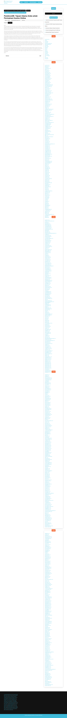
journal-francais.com (48, 158)
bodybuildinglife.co (47, 302)
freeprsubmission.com (48, 642)
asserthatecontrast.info (48, 178)
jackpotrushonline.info (48, 236)
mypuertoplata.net (47, 77)
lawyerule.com (47, 160)
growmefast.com (47, 296)
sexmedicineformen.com (48, 343)
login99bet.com (47, 376)
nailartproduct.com (47, 417)
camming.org (47, 380)
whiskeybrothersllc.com (48, 371)
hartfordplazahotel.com (48, 209)
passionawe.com (47, 337)
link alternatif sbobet (11, 707)
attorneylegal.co (47, 289)
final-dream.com (47, 473)
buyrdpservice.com (48, 252)
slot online (46, 42)
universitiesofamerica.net (48, 85)
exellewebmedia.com (48, 240)
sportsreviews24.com (48, 293)
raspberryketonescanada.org (49, 493)
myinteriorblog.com (48, 644)
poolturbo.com (47, 166)
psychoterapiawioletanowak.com (50, 340)
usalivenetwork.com (48, 235)
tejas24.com (47, 165)
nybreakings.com (47, 499)
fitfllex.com (46, 135)
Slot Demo (40, 2)
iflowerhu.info (47, 213)
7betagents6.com (47, 428)
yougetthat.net (47, 255)
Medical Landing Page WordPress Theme (31, 715)
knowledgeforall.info (48, 124)
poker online (47, 46)
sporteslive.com (47, 279)
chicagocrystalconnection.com (49, 214)
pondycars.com (47, 490)
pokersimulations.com (48, 596)
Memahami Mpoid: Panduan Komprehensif (52, 32)
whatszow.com (47, 410)
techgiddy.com (47, 234)
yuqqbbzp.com (47, 427)
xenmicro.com (47, 421)
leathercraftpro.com (48, 332)
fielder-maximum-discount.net (49, 134)
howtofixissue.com (48, 79)
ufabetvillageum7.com (48, 448)
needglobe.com (47, 335)
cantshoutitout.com (48, 75)
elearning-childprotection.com (49, 122)
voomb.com (46, 290)
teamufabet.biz (47, 80)
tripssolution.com (47, 423)
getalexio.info (47, 322)
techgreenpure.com (48, 413)
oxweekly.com (47, 142)
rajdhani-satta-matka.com (49, 120)
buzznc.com (47, 512)
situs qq (46, 48)
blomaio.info (46, 183)
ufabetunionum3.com (48, 445)
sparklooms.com (47, 349)
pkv (45, 56)
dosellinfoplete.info (47, 184)
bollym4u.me (47, 204)
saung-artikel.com (47, 260)
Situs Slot (26, 2)
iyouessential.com (47, 403)
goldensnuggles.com (48, 250)
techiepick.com (47, 646)
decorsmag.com (47, 83)
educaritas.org (47, 549)
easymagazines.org (48, 329)
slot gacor (9, 697)
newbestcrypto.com (48, 257)
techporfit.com (47, 71)
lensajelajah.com (47, 550)
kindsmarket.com (47, 138)
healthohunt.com (47, 460)
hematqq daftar (6, 702)
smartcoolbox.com (48, 346)
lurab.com (46, 521)
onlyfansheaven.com (48, 131)
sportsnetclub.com (47, 256)
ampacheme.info (47, 175)
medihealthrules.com (48, 494)
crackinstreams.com (48, 589)
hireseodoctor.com (47, 592)
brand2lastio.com (47, 125)
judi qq (46, 40)
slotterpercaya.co (47, 345)
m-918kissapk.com (48, 210)
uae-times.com (47, 65)
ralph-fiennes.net (47, 133)
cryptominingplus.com (48, 263)
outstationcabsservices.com (49, 500)
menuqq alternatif (6, 694)
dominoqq (46, 45)
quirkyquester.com (47, 342)
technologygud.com (48, 304)
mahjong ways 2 (14, 699)
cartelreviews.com (47, 415)
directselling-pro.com (48, 519)
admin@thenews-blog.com (15, 20)
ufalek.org (46, 299)
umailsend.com (47, 247)
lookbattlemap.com (48, 251)
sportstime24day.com (48, 278)
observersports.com (48, 262)
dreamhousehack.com (48, 504)
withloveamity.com (47, 404)
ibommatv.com (47, 70)
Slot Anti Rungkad (33, 2)
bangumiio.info (47, 180)
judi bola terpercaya (11, 706)
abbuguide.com (47, 407)
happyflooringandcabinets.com (49, 301)
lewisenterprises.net (48, 398)
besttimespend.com (48, 326)
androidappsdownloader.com (49, 116)
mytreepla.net (47, 595)
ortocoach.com (47, 336)
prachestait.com (47, 167)
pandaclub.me (47, 206)
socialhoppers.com (48, 127)
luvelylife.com (47, 139)
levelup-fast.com (47, 594)
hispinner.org (47, 111)
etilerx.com (46, 457)
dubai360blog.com (47, 294)
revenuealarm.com (48, 520)
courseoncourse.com (48, 228)
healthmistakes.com (48, 307)
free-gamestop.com (48, 241)
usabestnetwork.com (48, 245)
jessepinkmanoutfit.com (48, 246)
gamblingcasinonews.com (49, 84)
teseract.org (46, 478)
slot (7, 697)
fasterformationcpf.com (48, 249)
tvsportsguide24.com (48, 292)
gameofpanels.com (48, 115)
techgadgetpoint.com (48, 291)
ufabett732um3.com (48, 466)
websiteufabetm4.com (48, 452)
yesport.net (46, 253)
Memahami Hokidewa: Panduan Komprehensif (53, 28)
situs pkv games (14, 708)
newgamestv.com (47, 282)
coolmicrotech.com (48, 503)
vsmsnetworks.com (48, 68)
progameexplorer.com (48, 517)
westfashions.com (47, 144)
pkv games (46, 41)
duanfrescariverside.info (48, 456)
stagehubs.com (47, 374)
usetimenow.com (47, 117)
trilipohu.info (46, 216)
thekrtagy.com (47, 501)
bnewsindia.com (47, 645)
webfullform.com (47, 81)
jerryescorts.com (47, 288)
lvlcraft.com (46, 419)
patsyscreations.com (48, 547)
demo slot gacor (47, 55)
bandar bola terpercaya (48, 43)
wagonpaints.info (47, 468)
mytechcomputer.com (48, 523)
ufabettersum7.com (48, 359)
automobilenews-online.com (49, 506)
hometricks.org (47, 331)
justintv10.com (47, 159)
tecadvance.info (47, 172)
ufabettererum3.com (48, 357)
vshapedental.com (47, 496)
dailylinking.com (47, 400)
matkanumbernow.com (48, 90)
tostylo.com (46, 254)
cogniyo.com (47, 328)
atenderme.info (47, 179)
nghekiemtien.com (47, 163)
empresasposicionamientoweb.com (50, 510)
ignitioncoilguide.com (48, 522)
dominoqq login (11, 704)
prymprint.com (47, 324)
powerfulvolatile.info (48, 186)
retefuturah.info (47, 461)
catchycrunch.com (48, 544)
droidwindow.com (47, 641)
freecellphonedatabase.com (49, 238)
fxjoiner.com (47, 513)
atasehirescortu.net (48, 286)
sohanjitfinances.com (48, 347)
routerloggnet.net (47, 94)
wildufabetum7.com (48, 372)
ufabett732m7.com (48, 639)
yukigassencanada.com (48, 425)
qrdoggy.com (47, 303)
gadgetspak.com (47, 431)
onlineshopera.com (48, 396)
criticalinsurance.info (48, 112)
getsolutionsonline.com (48, 110)
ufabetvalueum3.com (48, 446)
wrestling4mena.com (48, 123)
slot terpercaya (47, 39)
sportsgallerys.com (48, 283)
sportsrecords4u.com (48, 600)
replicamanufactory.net (48, 597)
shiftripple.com (47, 344)
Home (21, 2)
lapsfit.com (46, 593)
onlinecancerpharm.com (48, 298)
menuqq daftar (9, 701)
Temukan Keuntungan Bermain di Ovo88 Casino (53, 30)
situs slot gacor (11, 696)
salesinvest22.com (48, 477)
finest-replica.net (47, 474)
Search (53, 8)
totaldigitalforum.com (48, 508)
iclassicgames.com (48, 259)
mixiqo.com (46, 334)
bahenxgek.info (47, 231)
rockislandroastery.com (48, 518)
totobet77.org (47, 355)
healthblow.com (47, 118)
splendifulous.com (47, 599)
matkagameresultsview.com (49, 109)
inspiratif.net (46, 67)
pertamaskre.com (47, 232)
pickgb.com (46, 306)
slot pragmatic (6, 698)
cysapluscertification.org (48, 190)
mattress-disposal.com (48, 300)
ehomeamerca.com (48, 411)
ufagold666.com (47, 643)
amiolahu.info (47, 174)
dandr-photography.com (48, 156)
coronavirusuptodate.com (49, 429)
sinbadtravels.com (47, 242)
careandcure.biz (47, 327)
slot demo (46, 53)
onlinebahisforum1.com (48, 378)
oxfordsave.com (47, 258)
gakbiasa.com (47, 212)
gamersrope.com (47, 239)
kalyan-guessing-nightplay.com (49, 114)
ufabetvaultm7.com (48, 447)
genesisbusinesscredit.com (49, 136)
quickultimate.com (47, 341)
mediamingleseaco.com (48, 161)
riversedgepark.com (48, 542)
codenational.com (47, 516)
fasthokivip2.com (47, 261)
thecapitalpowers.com (48, 351)
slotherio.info (47, 189)
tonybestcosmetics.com (48, 511)
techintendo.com (47, 412)
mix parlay (15, 706)
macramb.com (47, 140)
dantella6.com (47, 95)
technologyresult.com (48, 408)
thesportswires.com (48, 275)
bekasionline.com (47, 72)
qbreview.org (47, 87)
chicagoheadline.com (48, 379)
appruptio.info (47, 217)
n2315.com (46, 129)
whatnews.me (47, 472)
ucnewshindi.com (47, 237)
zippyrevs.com (47, 89)
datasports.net (47, 285)
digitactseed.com (47, 418)
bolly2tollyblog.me (47, 205)
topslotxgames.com (48, 93)
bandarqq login (12, 702)
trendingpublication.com (48, 356)
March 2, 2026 (7, 20)
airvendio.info (47, 169)
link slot (46, 49)
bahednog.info (47, 230)
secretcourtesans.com (48, 377)
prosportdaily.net (47, 476)
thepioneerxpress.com (48, 78)
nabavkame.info (47, 211)
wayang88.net (47, 451)
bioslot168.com (47, 524)
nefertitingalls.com (47, 546)
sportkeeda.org (47, 325)
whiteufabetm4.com (48, 453)
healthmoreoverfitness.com (49, 92)
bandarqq (46, 47)
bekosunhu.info (47, 181)
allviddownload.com (48, 82)
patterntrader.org (47, 309)
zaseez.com (47, 543)
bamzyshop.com (47, 647)
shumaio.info (47, 188)
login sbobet (6, 707)
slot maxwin (9, 699)
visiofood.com (47, 640)
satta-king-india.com (48, 424)
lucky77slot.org (47, 295)
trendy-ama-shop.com (48, 638)
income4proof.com (48, 548)
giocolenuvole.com (48, 402)
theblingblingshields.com (48, 280)
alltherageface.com (48, 515)
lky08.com (46, 132)
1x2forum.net (47, 375)
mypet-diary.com (47, 141)
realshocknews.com (48, 305)
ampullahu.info (47, 176)
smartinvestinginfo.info (48, 462)
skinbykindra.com (47, 514)
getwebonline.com (47, 130)
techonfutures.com (48, 491)
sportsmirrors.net (47, 284)
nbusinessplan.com (48, 73)
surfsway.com (47, 416)
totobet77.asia (47, 354)
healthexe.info (47, 170)
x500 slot (11, 698)
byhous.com (47, 208)
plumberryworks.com (48, 339)
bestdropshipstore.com (48, 414)
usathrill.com (47, 495)
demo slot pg (47, 54)
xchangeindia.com (47, 502)
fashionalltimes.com (48, 507)
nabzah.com (47, 107)
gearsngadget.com (48, 591)
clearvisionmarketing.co (48, 470)
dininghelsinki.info (47, 455)
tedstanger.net (47, 465)
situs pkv (11, 694)
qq (9, 702)
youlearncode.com (47, 405)
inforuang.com (47, 137)
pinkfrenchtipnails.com (48, 281)
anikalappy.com (47, 454)
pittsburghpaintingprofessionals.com (50, 338)
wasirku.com (47, 164)
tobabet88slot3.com (48, 352)
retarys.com (47, 248)
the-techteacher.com (48, 505)
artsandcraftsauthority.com (49, 525)
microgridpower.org (48, 333)
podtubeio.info (47, 185)
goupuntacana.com (48, 382)
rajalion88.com (47, 381)
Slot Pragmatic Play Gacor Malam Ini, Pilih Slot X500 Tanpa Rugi (15, 10)
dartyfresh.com (47, 397)
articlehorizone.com (48, 426)
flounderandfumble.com (48, 459)
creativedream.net (47, 128)
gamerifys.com (47, 66)
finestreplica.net (47, 458)
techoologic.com (47, 492)
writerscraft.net (47, 121)
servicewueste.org (47, 88)
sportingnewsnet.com (48, 277)
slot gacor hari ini (14, 697)
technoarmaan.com (48, 509)
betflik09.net (46, 551)
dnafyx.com (46, 401)
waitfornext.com (47, 469)
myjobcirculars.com (48, 91)
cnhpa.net (46, 310)
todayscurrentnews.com (48, 353)
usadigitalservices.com (48, 126)
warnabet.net (47, 203)
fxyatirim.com (47, 406)
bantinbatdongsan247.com (49, 229)
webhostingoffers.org (48, 409)
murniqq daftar (14, 701)
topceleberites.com (48, 443)
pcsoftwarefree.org (48, 399)
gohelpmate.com (47, 119)
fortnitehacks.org (47, 191)
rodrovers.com (47, 422)
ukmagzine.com (47, 243)
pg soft (7, 696)
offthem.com (47, 69)
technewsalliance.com (48, 463)
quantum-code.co (47, 471)
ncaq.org (46, 394)
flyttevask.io (46, 207)
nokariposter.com (47, 113)
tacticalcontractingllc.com (48, 350)
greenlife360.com (47, 74)
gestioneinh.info (47, 475)
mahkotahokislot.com (48, 297)
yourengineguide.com (48, 498)
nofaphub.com (47, 545)
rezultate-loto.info (47, 598)
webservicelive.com (48, 685)
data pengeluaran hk (48, 44)
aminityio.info (47, 173)
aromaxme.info (47, 177)
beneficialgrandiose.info (48, 182)
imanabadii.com (47, 215)
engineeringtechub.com (48, 287)
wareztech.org (47, 244)
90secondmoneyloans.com (49, 420)
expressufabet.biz (47, 76)
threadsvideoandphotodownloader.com (50, 233)
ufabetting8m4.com (48, 444)
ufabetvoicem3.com (48, 449)
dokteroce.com (47, 157)
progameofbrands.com (48, 86)
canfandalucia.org (47, 497)
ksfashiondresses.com (48, 308)
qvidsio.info (46, 187)
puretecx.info (47, 171)
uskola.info (46, 467)
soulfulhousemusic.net (48, 348)
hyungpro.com (47, 276)
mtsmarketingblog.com (48, 162)
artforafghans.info (47, 168)
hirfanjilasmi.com (47, 330)
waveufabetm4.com (48, 450)
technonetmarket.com (48, 464)
